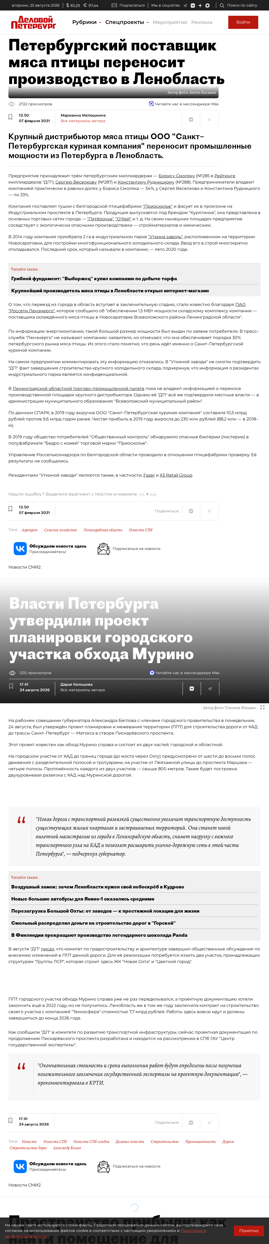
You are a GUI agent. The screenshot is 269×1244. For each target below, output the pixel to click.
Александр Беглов (67, 1148)
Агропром (30, 530)
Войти (243, 22)
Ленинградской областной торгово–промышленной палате (78, 388)
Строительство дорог (28, 1148)
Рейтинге (224, 175)
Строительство (165, 1141)
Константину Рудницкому (146, 182)
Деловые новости (130, 1141)
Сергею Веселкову (76, 182)
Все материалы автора (83, 120)
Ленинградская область (103, 530)
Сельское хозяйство (60, 530)
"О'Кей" (123, 218)
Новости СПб (140, 530)
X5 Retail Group (176, 475)
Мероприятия (170, 22)
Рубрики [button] (85, 22)
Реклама (202, 22)
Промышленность (200, 1141)
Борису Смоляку (177, 175)
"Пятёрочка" (100, 218)
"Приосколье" (158, 206)
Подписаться (132, 5)
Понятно (248, 1230)
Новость (29, 1141)
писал (47, 948)
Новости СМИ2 (24, 567)
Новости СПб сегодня (91, 1141)
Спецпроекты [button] (125, 22)
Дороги (228, 1141)
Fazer (149, 475)
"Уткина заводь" (165, 236)
